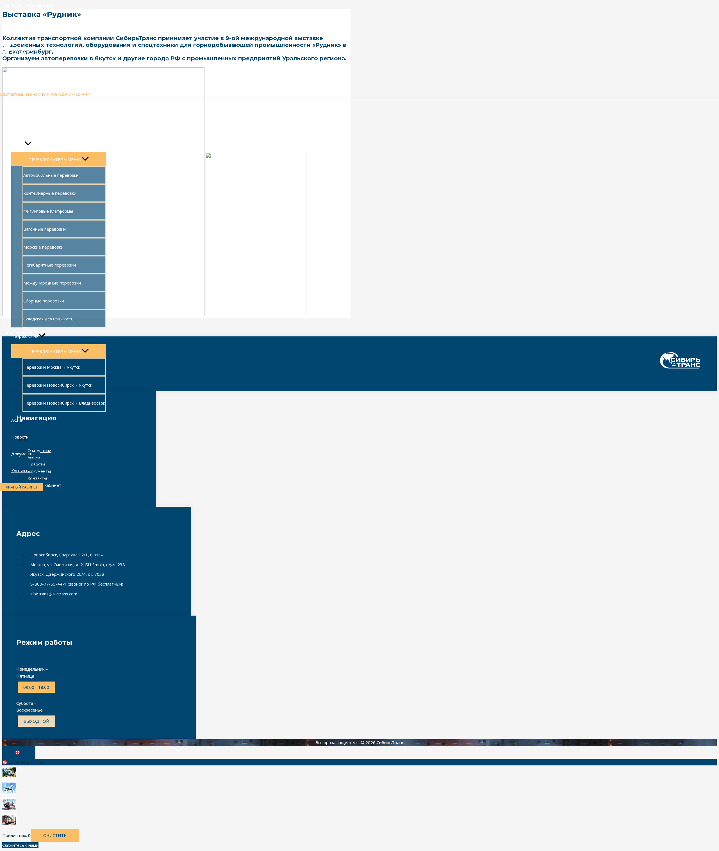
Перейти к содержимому (27, 5)
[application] (28, 144)
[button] (21, 487)
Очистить (55, 835)
